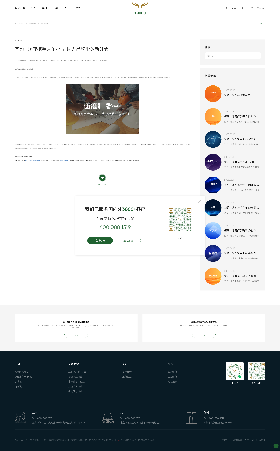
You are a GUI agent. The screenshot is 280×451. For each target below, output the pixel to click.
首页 (16, 23)
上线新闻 (172, 376)
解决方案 (20, 8)
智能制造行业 (75, 376)
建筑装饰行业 (75, 386)
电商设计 (19, 386)
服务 (33, 8)
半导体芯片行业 (76, 381)
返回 (261, 23)
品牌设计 (19, 381)
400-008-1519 (243, 8)
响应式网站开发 (64, 160)
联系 (77, 8)
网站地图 (260, 440)
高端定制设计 (28, 160)
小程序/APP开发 (23, 376)
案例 (44, 8)
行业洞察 (172, 381)
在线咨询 (100, 240)
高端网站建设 (22, 371)
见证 (66, 8)
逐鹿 (55, 8)
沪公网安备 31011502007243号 (137, 440)
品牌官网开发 (36, 160)
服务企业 (127, 376)
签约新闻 (21, 23)
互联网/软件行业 (77, 371)
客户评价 (127, 371)
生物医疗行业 (75, 391)
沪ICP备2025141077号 (101, 440)
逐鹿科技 (226, 440)
